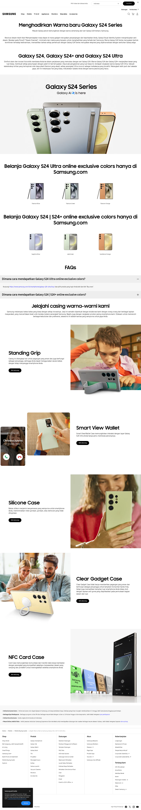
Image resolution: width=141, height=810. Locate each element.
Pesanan (89, 747)
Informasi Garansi (64, 753)
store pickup (124, 721)
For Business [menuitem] (133, 9)
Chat (60, 772)
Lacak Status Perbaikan (65, 763)
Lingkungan (118, 741)
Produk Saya (90, 753)
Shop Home (5, 741)
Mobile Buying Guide (8, 760)
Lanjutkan (129, 3)
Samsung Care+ (6, 753)
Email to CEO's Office (65, 782)
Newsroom (118, 783)
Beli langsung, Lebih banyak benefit (12, 744)
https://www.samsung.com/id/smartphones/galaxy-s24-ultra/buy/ (32, 287)
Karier (117, 776)
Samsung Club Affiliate (93, 760)
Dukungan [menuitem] (124, 9)
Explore (4, 763)
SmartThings (6, 750)
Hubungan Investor (121, 780)
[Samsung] (9, 14)
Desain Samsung (120, 789)
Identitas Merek (119, 773)
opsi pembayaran (105, 714)
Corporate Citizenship (121, 753)
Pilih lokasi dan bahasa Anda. (79, 3)
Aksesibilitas (118, 747)
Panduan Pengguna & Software (68, 744)
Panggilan (62, 776)
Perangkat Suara (35, 760)
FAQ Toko (61, 750)
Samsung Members (92, 744)
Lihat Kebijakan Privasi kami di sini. (17, 798)
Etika (116, 786)
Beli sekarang (15, 370)
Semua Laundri (35, 766)
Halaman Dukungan (64, 741)
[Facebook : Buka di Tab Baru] (126, 807)
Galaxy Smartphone (36, 741)
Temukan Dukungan (64, 747)
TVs (31, 753)
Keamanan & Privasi (121, 744)
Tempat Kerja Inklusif (121, 750)
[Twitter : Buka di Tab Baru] (130, 807)
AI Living (4, 747)
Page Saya (90, 750)
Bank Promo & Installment (10, 757)
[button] (70, 279)
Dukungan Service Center (66, 757)
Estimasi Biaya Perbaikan (66, 766)
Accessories (34, 776)
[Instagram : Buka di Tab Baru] (134, 807)
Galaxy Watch (34, 747)
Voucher (89, 757)
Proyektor (33, 757)
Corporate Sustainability (122, 757)
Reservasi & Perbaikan (65, 760)
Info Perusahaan (120, 767)
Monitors (33, 772)
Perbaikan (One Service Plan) (67, 769)
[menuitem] (23, 14)
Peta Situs (37, 806)
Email (60, 779)
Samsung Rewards (92, 741)
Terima (26, 803)
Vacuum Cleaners (36, 769)
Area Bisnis (118, 770)
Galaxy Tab (34, 744)
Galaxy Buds (34, 750)
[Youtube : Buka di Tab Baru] (137, 807)
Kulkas (32, 763)
